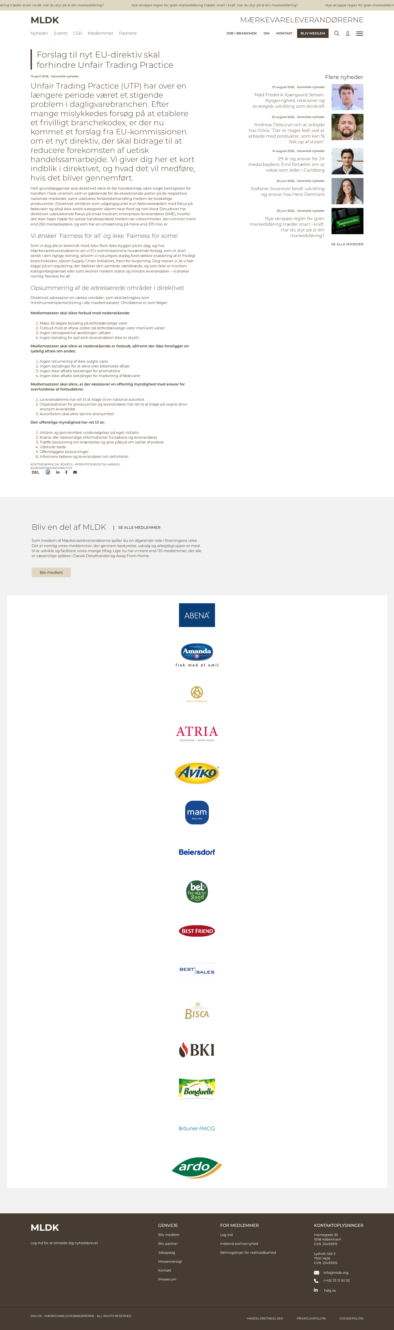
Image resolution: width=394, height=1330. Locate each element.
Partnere (128, 33)
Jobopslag (166, 1252)
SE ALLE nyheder (347, 244)
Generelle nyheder (65, 76)
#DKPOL (66, 464)
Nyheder (39, 33)
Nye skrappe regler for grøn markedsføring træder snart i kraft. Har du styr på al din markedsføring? (204, 5)
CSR (77, 33)
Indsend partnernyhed (239, 1243)
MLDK (45, 19)
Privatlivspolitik (311, 1318)
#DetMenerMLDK (45, 464)
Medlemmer (100, 33)
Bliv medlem (313, 33)
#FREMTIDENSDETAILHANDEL (98, 464)
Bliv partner (168, 1243)
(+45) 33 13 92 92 (337, 1280)
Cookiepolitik (351, 1318)
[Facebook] (66, 472)
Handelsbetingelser (265, 1318)
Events (61, 33)
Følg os (330, 1290)
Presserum (167, 1279)
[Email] (75, 472)
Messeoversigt (170, 1261)
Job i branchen (241, 33)
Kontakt (284, 33)
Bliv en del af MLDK (69, 527)
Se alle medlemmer (139, 527)
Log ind (226, 1235)
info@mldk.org (336, 1272)
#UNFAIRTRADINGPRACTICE (52, 468)
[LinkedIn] (58, 472)
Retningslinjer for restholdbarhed (248, 1252)
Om (267, 33)
